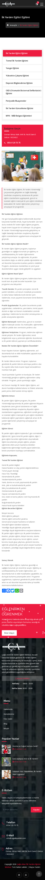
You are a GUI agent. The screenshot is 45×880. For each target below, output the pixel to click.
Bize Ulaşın (9, 633)
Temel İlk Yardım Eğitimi (17, 60)
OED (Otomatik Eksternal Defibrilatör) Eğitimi (23, 92)
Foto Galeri (8, 719)
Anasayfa (13, 25)
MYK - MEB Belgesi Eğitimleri (19, 115)
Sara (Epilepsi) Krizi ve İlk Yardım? (25, 759)
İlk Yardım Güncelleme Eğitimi (19, 108)
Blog (5, 724)
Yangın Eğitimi (12, 68)
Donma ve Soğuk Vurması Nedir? (25, 746)
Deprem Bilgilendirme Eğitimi (19, 83)
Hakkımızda (8, 709)
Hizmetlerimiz (9, 714)
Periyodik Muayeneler (16, 101)
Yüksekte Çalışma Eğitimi (17, 75)
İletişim (6, 728)
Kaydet (36, 809)
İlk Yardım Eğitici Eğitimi (16, 53)
